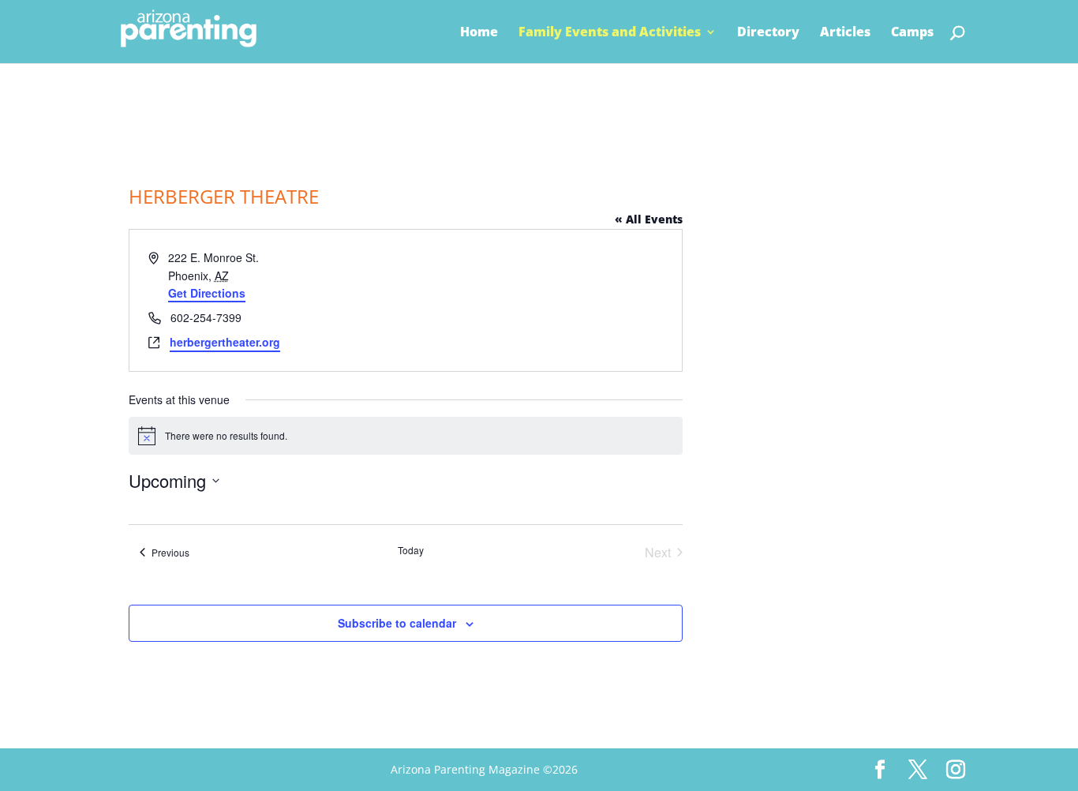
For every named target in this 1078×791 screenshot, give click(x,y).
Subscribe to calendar (397, 623)
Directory (768, 33)
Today (411, 550)
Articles (845, 33)
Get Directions (206, 293)
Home (479, 33)
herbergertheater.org (225, 342)
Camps (912, 33)
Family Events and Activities (609, 33)
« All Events (649, 219)
